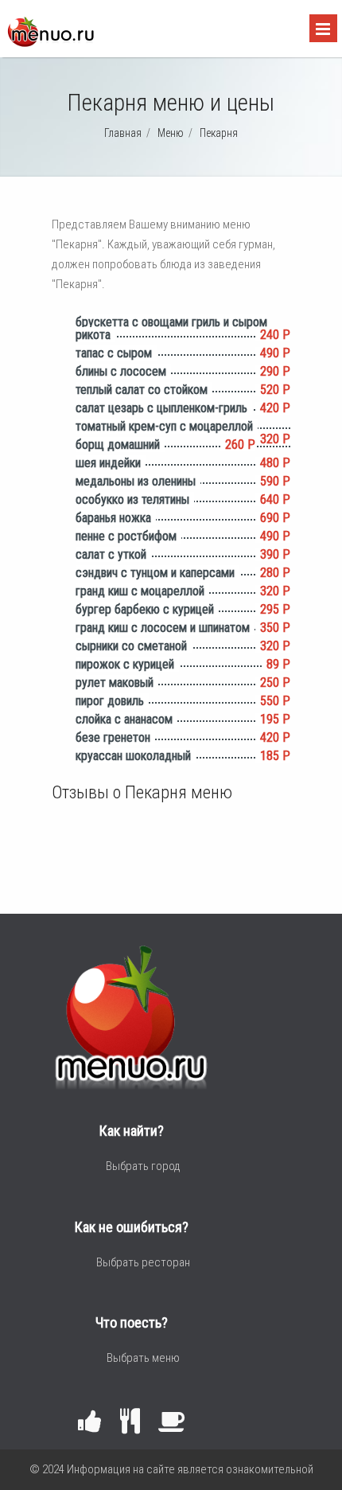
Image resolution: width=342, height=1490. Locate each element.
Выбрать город (143, 1166)
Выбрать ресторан (143, 1262)
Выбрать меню (143, 1358)
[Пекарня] (50, 43)
